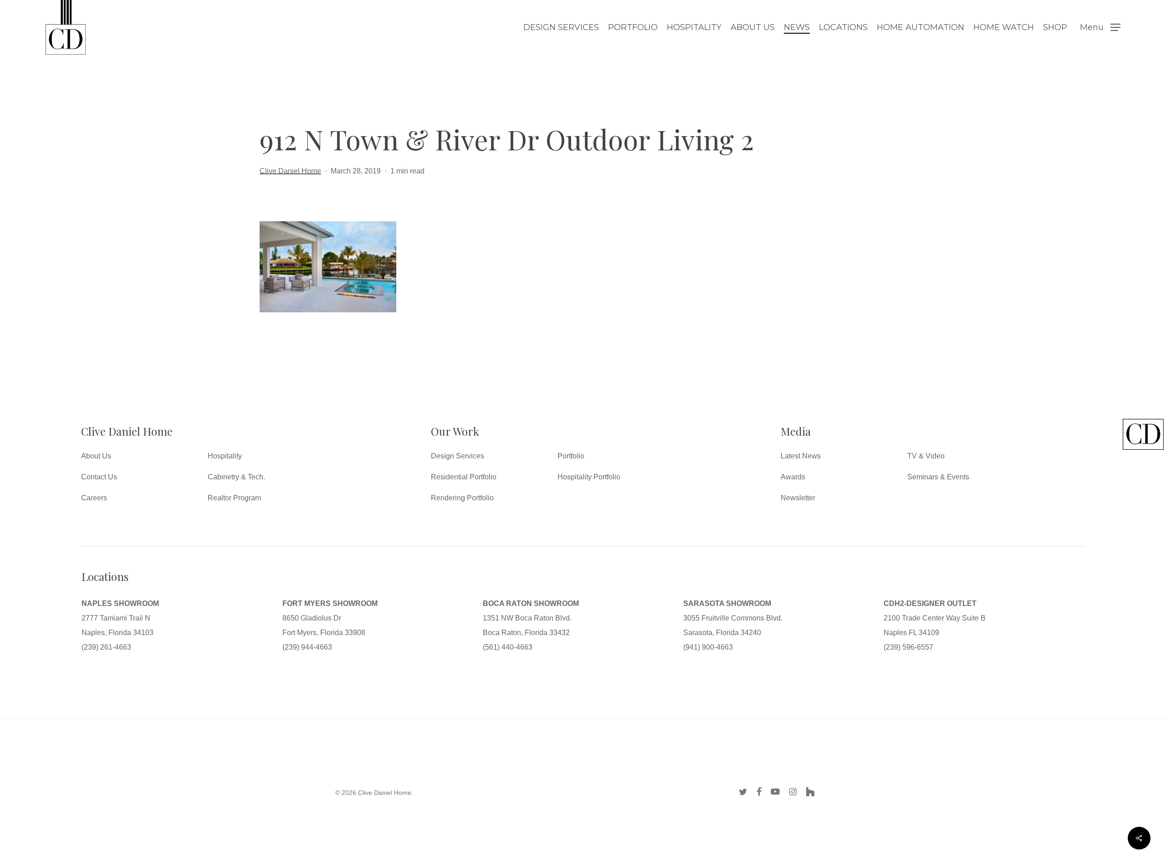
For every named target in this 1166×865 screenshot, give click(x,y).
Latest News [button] (801, 456)
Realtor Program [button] (234, 498)
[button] (1100, 27)
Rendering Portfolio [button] (462, 498)
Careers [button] (94, 498)
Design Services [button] (457, 456)
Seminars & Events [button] (938, 477)
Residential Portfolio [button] (463, 477)
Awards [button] (793, 477)
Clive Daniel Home (290, 171)
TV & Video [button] (926, 456)
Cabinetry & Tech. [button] (236, 477)
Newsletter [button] (798, 498)
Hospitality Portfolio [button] (588, 477)
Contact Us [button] (99, 477)
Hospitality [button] (225, 456)
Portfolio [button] (570, 456)
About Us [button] (96, 456)
